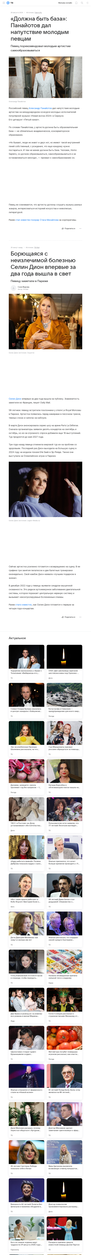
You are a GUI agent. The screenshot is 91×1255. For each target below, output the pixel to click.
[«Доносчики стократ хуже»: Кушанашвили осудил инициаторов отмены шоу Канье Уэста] (26, 1044)
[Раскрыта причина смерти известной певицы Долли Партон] (64, 1234)
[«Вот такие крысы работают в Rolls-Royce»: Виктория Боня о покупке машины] (26, 891)
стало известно (23, 604)
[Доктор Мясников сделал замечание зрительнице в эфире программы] (64, 1120)
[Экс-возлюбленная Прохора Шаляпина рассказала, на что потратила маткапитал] (26, 739)
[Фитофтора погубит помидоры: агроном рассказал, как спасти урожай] (64, 1044)
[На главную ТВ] (11, 3)
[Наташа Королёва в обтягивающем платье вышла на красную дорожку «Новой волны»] (64, 777)
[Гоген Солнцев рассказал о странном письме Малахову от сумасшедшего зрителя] (64, 1006)
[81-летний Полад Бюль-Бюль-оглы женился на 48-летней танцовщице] (64, 1082)
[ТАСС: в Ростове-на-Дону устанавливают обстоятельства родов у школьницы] (26, 815)
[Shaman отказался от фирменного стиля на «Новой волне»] (26, 1082)
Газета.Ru (38, 12)
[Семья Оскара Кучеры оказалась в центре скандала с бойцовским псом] (26, 701)
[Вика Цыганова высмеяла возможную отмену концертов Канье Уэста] (64, 1158)
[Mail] (8, 3)
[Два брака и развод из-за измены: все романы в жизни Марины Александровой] (26, 1006)
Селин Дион (15, 398)
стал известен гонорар (27, 220)
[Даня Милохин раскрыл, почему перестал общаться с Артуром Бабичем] (26, 1120)
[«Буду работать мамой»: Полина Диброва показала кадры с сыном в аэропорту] (26, 853)
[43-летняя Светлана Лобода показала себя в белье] (26, 1158)
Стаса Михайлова (49, 220)
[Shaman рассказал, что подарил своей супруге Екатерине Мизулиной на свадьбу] (64, 929)
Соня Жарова (23, 287)
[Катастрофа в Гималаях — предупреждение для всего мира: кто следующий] (64, 701)
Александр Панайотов (40, 108)
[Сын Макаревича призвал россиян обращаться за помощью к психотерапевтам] (64, 739)
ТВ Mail (36, 247)
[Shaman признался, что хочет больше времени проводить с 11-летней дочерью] (64, 853)
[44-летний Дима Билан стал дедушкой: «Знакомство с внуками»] (64, 891)
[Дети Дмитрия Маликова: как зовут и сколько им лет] (26, 929)
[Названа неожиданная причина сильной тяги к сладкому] (64, 967)
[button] (45, 77)
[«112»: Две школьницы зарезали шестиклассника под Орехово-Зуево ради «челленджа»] (64, 663)
